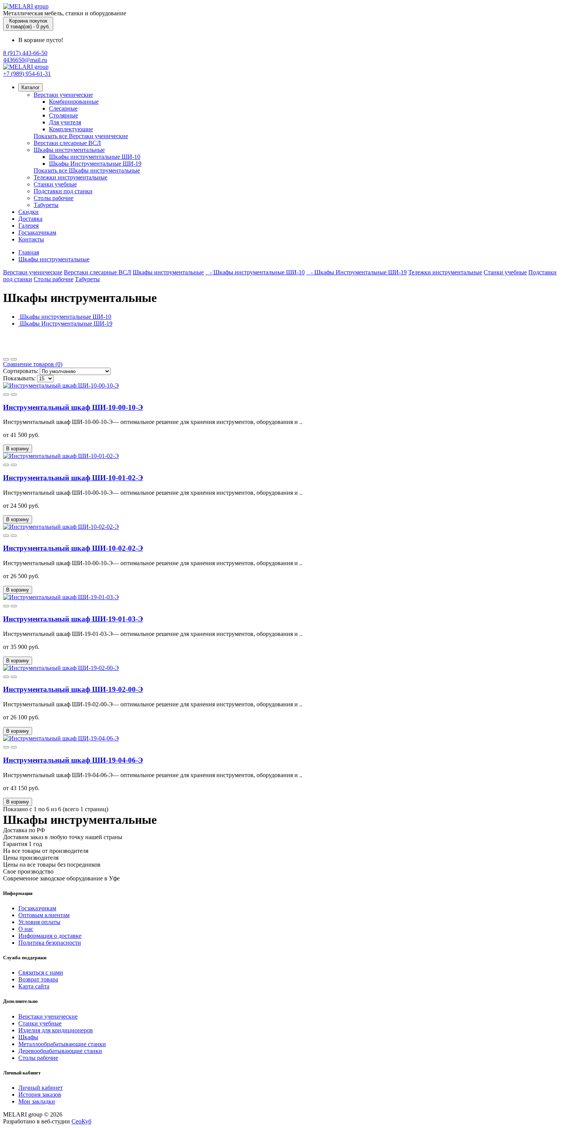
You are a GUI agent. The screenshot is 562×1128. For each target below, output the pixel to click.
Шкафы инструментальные (69, 150)
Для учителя (65, 122)
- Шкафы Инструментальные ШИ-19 (356, 272)
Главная (28, 252)
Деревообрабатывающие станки (60, 1051)
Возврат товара (38, 979)
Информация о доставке (49, 935)
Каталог (30, 87)
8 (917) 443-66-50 (25, 53)
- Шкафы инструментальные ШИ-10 (255, 272)
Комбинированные (74, 101)
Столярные (63, 115)
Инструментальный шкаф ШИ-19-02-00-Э (73, 689)
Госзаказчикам (37, 232)
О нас (25, 929)
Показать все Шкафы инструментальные (87, 170)
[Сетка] (14, 359)
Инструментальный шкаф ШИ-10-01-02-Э (73, 478)
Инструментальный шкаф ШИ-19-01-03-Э (73, 619)
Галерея (28, 225)
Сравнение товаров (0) (32, 364)
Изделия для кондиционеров (55, 1030)
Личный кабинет (40, 1087)
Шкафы (28, 1037)
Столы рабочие (53, 198)
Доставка (30, 218)
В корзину (17, 449)
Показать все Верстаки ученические (81, 136)
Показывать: (19, 378)
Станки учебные (55, 184)
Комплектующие (71, 129)
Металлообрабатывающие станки (62, 1044)
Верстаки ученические (63, 94)
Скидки (28, 212)
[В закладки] (6, 394)
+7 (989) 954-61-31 (27, 73)
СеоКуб (81, 1121)
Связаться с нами (40, 972)
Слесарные (63, 108)
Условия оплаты (39, 922)
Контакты (31, 239)
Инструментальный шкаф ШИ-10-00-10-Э (73, 407)
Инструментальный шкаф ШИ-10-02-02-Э (73, 548)
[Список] (6, 359)
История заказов (39, 1094)
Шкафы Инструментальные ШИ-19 (95, 163)
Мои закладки (36, 1101)
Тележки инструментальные (70, 177)
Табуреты (46, 205)
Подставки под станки (63, 191)
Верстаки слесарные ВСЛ (67, 143)
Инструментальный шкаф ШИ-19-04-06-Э (73, 760)
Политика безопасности (49, 942)
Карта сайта (33, 986)
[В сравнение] (14, 394)
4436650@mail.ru (25, 60)
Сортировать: (20, 371)
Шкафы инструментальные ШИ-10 (94, 156)
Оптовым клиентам (44, 915)
